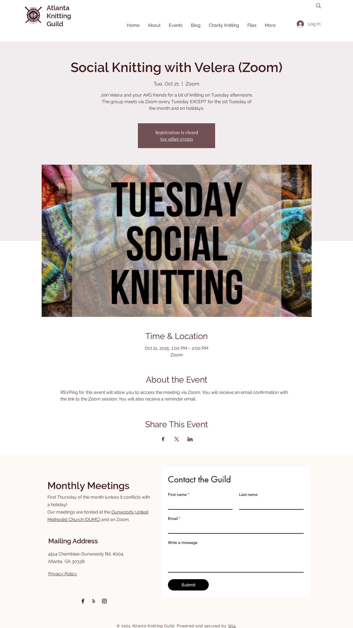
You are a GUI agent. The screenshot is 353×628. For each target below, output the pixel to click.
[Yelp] (93, 601)
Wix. (232, 626)
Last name (248, 494)
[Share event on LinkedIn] (190, 439)
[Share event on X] (176, 439)
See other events (176, 139)
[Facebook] (83, 601)
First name (178, 494)
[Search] (318, 6)
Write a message (182, 542)
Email (174, 518)
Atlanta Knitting (59, 12)
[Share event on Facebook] (163, 439)
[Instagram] (104, 601)
